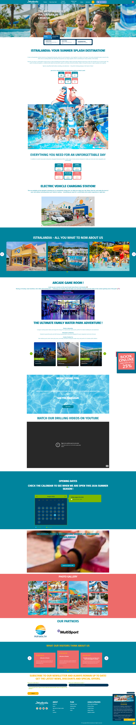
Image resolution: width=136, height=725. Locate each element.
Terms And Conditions (93, 704)
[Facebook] (37, 707)
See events (68, 406)
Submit (33, 693)
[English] (133, 2)
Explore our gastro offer (68, 565)
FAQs (71, 710)
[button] (45, 2)
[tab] (47, 37)
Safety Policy (90, 710)
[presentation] (2, 254)
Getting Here (73, 706)
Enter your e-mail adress (33, 682)
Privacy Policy (91, 706)
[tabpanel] (68, 42)
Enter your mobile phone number (76, 682)
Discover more (38, 363)
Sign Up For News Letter (58, 708)
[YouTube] (43, 707)
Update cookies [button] (91, 712)
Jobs (54, 710)
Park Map (72, 708)
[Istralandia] (33, 2)
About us (55, 704)
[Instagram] (40, 707)
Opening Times (73, 704)
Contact (54, 712)
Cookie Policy (91, 708)
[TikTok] (47, 707)
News (54, 706)
